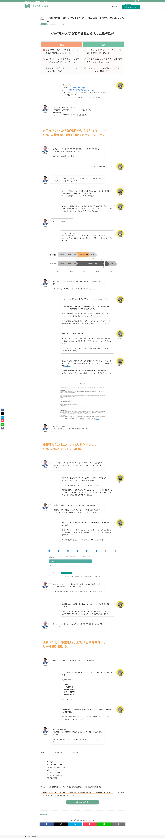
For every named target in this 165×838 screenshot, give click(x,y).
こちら (67, 366)
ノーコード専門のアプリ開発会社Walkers (76, 90)
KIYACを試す (132, 7)
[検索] (138, 1)
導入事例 (44, 24)
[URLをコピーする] (118, 824)
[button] (47, 824)
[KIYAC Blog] (37, 6)
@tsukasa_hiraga (79, 87)
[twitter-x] (133, 1)
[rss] (136, 1)
